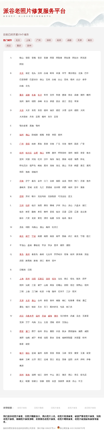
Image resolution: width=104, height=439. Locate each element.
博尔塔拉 (72, 73)
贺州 (22, 159)
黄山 (64, 166)
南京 (90, 40)
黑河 (46, 166)
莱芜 (40, 218)
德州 (46, 110)
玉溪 (82, 353)
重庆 (19, 46)
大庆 (28, 110)
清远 (86, 254)
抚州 (60, 135)
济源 (82, 181)
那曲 (64, 236)
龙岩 (34, 218)
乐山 (64, 205)
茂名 (22, 227)
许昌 (58, 331)
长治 (46, 101)
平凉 (44, 245)
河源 (28, 159)
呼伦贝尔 (24, 166)
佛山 (28, 135)
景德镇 (49, 187)
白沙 (78, 79)
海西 (76, 159)
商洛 (52, 285)
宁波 (34, 236)
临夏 (52, 218)
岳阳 (46, 353)
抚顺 (42, 135)
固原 (76, 144)
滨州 (40, 73)
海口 (42, 153)
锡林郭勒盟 (67, 338)
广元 (58, 144)
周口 (70, 375)
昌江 (64, 101)
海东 (52, 159)
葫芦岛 (33, 166)
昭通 (28, 381)
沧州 (52, 95)
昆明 (22, 196)
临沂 (34, 205)
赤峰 (40, 101)
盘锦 (30, 245)
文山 (40, 322)
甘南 (52, 144)
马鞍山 (35, 227)
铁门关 (69, 307)
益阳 (70, 359)
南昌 (52, 236)
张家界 (61, 381)
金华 (40, 181)
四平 (84, 279)
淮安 (82, 153)
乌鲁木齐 (30, 316)
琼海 (66, 254)
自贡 (54, 381)
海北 (58, 159)
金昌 (64, 181)
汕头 (60, 279)
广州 (38, 40)
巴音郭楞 (24, 79)
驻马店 (83, 375)
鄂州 (38, 126)
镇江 (40, 375)
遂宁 (40, 285)
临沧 (22, 212)
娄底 (52, 212)
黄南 (64, 159)
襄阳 (52, 331)
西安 (22, 331)
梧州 (58, 322)
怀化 (82, 159)
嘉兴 (34, 181)
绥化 (72, 279)
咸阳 (86, 331)
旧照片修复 (55, 408)
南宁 (28, 236)
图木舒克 (54, 307)
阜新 (48, 135)
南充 (76, 236)
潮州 (82, 95)
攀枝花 (37, 245)
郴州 (89, 95)
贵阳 (28, 144)
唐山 (34, 300)
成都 (69, 40)
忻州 (84, 338)
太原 (28, 300)
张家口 (35, 381)
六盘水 (77, 205)
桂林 (34, 144)
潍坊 (56, 316)
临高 (64, 218)
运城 (46, 359)
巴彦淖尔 (34, 79)
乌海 (34, 322)
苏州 (29, 46)
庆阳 (22, 261)
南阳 (46, 236)
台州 (40, 300)
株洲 (68, 381)
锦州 (70, 187)
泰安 (46, 300)
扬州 (40, 353)
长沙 (40, 95)
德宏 (58, 110)
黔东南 (79, 254)
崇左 (70, 95)
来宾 (40, 212)
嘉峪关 (23, 187)
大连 (22, 110)
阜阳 (54, 135)
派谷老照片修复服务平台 (34, 11)
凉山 (70, 205)
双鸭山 (79, 285)
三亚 (34, 285)
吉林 (52, 181)
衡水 (89, 153)
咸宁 (34, 338)
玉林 (64, 353)
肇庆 (64, 375)
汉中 (46, 159)
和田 (22, 172)
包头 (34, 73)
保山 (42, 79)
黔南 (36, 261)
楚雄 (64, 95)
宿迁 (72, 285)
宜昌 (52, 353)
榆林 (22, 359)
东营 (40, 110)
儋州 (44, 117)
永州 (76, 359)
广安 (82, 144)
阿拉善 (67, 58)
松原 (42, 291)
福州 (22, 135)
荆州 (70, 181)
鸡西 (64, 187)
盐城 (34, 353)
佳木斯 (57, 187)
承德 (52, 101)
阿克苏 (83, 58)
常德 (58, 95)
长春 (34, 95)
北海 (80, 73)
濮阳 (68, 245)
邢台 (46, 331)
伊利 (82, 359)
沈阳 (34, 279)
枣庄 (76, 375)
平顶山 (23, 245)
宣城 (58, 338)
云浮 (34, 359)
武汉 (9, 46)
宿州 (86, 285)
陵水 (70, 218)
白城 (46, 73)
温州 (38, 316)
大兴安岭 (24, 117)
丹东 (32, 117)
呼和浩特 (62, 153)
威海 (50, 316)
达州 (70, 110)
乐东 (58, 218)
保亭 (84, 79)
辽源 (76, 212)
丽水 (22, 218)
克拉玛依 (42, 196)
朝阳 (34, 101)
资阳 (48, 381)
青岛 (22, 254)
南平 (58, 236)
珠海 (28, 375)
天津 (80, 40)
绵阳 (28, 227)
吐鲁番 (71, 300)
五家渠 (85, 316)
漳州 (46, 375)
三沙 (68, 291)
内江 (70, 236)
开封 (28, 196)
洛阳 (40, 205)
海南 (28, 172)
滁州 (28, 101)
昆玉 (70, 196)
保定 (28, 73)
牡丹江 (55, 227)
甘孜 (64, 144)
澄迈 (70, 101)
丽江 (84, 205)
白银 (54, 79)
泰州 (52, 300)
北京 (18, 40)
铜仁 (64, 300)
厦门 (28, 331)
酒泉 (82, 187)
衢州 (48, 261)
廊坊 (46, 205)
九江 (42, 187)
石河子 (61, 291)
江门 (46, 181)
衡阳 (76, 153)
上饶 (28, 291)
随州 (54, 291)
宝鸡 (48, 79)
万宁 (28, 322)
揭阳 (58, 181)
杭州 (59, 40)
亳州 (72, 79)
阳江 (40, 359)
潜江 (42, 261)
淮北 (58, 166)
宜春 (64, 359)
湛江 (58, 375)
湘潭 (22, 338)
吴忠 (78, 316)
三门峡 (35, 291)
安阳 (28, 58)
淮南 (52, 166)
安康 (46, 58)
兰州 (22, 205)
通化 (22, 307)
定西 (38, 117)
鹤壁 (76, 166)
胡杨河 (35, 172)
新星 (22, 344)
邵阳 (66, 285)
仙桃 (28, 338)
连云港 (83, 212)
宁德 (82, 236)
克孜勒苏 (52, 196)
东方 (50, 117)
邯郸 (48, 153)
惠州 (54, 153)
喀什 (34, 196)
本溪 (58, 73)
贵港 (46, 144)
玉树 (28, 359)
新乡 (64, 331)
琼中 (54, 261)
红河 (40, 159)
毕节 (64, 73)
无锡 (44, 316)
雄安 (28, 344)
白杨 (22, 86)
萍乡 (50, 245)
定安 (56, 117)
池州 (22, 101)
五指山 (65, 322)
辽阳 (70, 212)
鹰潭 (22, 366)
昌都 (76, 95)
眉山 (42, 227)
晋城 (30, 187)
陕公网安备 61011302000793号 (72, 428)
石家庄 (41, 279)
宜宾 (70, 353)
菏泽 (70, 166)
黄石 (82, 166)
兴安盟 (77, 338)
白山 (60, 79)
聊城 (52, 205)
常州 (46, 95)
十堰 (48, 291)
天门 (46, 307)
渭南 (52, 322)
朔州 (22, 285)
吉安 (36, 187)
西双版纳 (72, 331)
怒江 (89, 236)
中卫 (80, 381)
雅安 (76, 353)
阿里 (52, 58)
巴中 (86, 73)
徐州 (40, 331)
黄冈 (89, 166)
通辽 (84, 300)
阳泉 (58, 353)
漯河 (46, 218)
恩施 (32, 126)
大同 (82, 110)
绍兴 (54, 279)
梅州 (48, 227)
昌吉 (58, 101)
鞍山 (22, 58)
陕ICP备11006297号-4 (46, 428)
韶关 (78, 279)
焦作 (89, 181)
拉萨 (28, 205)
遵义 (22, 381)
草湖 (76, 101)
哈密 (70, 159)
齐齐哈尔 (58, 254)
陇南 (34, 212)
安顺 (34, 58)
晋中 (76, 187)
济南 (22, 181)
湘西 (80, 331)
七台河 (49, 254)
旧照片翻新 (39, 408)
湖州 (70, 153)
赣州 (70, 144)
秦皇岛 (35, 254)
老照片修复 (22, 408)
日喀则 (23, 270)
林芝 (28, 212)
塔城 (78, 300)
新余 (52, 338)
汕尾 (28, 285)
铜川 (28, 307)
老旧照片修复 (90, 408)
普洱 (56, 245)
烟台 (28, 353)
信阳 (46, 338)
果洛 (40, 144)
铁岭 (34, 307)
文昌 (46, 322)
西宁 (34, 331)
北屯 (28, 86)
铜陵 (58, 300)
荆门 (76, 181)
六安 (28, 218)
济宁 (28, 181)
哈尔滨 (29, 153)
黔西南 (29, 261)
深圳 (49, 40)
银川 (22, 353)
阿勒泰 (59, 58)
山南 (46, 285)
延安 (89, 353)
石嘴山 (59, 285)
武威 (72, 316)
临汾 (58, 212)
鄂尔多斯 (24, 126)
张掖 (42, 381)
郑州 (22, 375)
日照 (30, 270)
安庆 (40, 58)
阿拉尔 (75, 58)
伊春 (89, 359)
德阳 (76, 110)
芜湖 (22, 322)
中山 (52, 375)
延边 (58, 359)
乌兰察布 (64, 316)
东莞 (34, 110)
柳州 (46, 212)
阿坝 (22, 64)
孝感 (40, 338)
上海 (28, 40)
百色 (66, 79)
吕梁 (64, 212)
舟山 (74, 381)
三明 (22, 291)
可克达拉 (62, 196)
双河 (74, 291)
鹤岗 (40, 166)
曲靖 (42, 254)
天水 (40, 307)
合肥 (36, 153)
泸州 (58, 205)
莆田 (62, 245)
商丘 (66, 279)
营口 (52, 359)
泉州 (28, 254)
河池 (34, 159)
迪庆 (52, 110)
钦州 (72, 254)
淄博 (34, 375)
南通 (40, 236)
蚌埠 (52, 73)
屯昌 (62, 307)
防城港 (35, 135)
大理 (64, 110)
